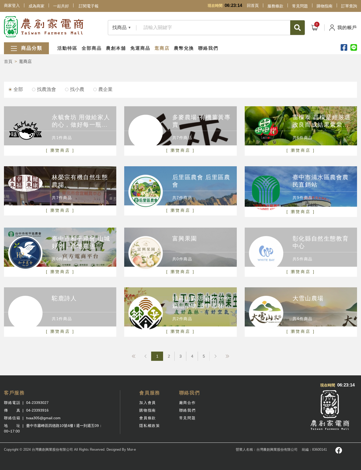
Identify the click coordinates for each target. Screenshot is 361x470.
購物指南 (324, 6)
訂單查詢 (349, 6)
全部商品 (92, 48)
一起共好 (61, 6)
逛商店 (162, 48)
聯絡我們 (208, 48)
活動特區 (67, 48)
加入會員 (147, 402)
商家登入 (12, 5)
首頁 (8, 61)
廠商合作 (187, 402)
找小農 (77, 89)
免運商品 (140, 48)
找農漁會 (46, 89)
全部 (18, 89)
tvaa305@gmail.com (43, 418)
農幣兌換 (184, 48)
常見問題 (300, 6)
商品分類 (30, 48)
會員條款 (147, 418)
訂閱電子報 (89, 6)
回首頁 (253, 5)
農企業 (105, 89)
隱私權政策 (149, 425)
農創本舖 (116, 48)
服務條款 (275, 6)
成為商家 (36, 6)
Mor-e (131, 449)
